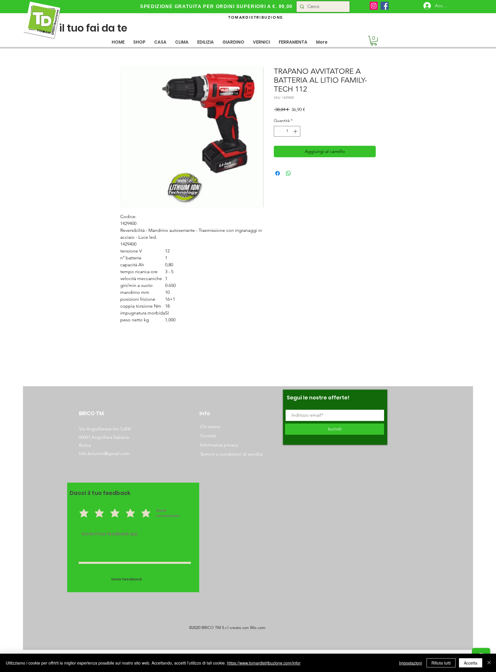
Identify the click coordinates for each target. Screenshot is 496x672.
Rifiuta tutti (441, 663)
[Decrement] (278, 131)
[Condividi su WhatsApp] (288, 173)
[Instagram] (374, 6)
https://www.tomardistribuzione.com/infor (264, 663)
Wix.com (258, 627)
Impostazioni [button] (410, 663)
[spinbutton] (287, 131)
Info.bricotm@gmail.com (104, 453)
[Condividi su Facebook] (277, 173)
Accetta (470, 663)
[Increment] (295, 131)
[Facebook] (385, 6)
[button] (160, 42)
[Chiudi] (489, 662)
